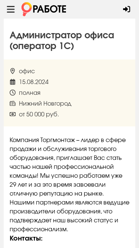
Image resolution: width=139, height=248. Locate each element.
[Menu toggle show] (10, 9)
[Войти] (126, 9)
